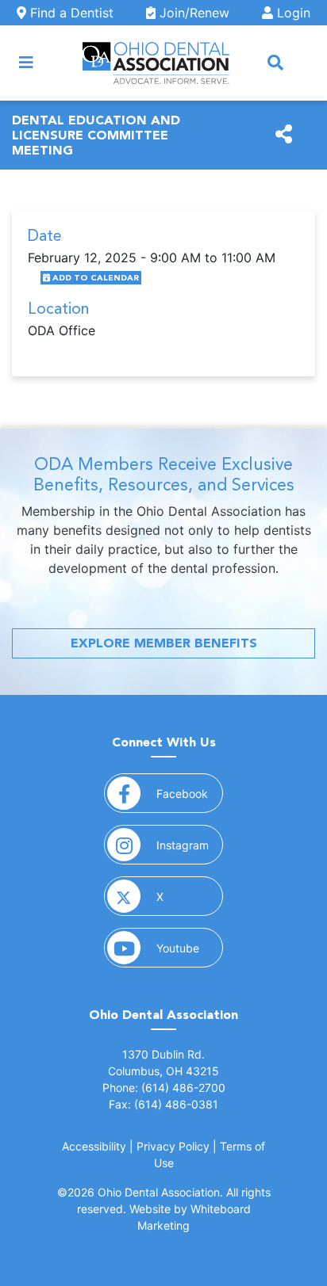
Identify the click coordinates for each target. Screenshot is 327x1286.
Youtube (189, 948)
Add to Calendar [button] (94, 278)
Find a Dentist (69, 13)
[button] (275, 62)
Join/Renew (192, 13)
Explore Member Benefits (164, 643)
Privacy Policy (173, 1146)
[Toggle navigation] (26, 63)
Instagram (189, 845)
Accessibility (94, 1146)
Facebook (189, 793)
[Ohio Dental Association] (156, 63)
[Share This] (283, 135)
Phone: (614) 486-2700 (163, 1087)
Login (291, 13)
